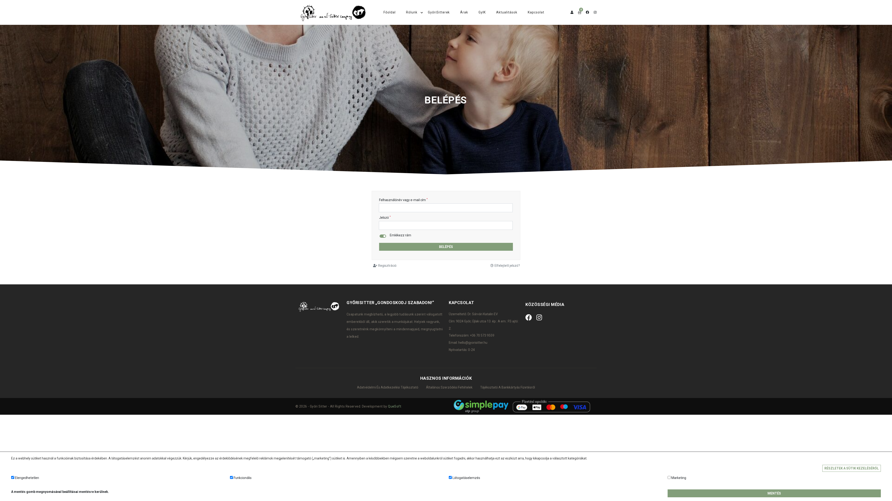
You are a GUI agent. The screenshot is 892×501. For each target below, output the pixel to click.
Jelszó (385, 217)
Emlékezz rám (400, 235)
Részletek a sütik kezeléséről (851, 468)
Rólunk (411, 12)
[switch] (383, 236)
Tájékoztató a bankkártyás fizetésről (507, 387)
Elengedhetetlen (27, 478)
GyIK (482, 12)
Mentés (774, 493)
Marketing (678, 478)
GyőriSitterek (439, 12)
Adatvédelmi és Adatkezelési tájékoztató (387, 387)
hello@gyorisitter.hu (472, 342)
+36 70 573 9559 (482, 335)
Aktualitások (506, 12)
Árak (464, 12)
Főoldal (390, 12)
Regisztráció (387, 265)
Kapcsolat (536, 12)
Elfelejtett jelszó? (507, 265)
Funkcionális (243, 478)
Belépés (446, 247)
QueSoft (394, 406)
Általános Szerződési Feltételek (449, 387)
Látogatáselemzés (466, 478)
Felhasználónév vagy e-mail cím (403, 200)
